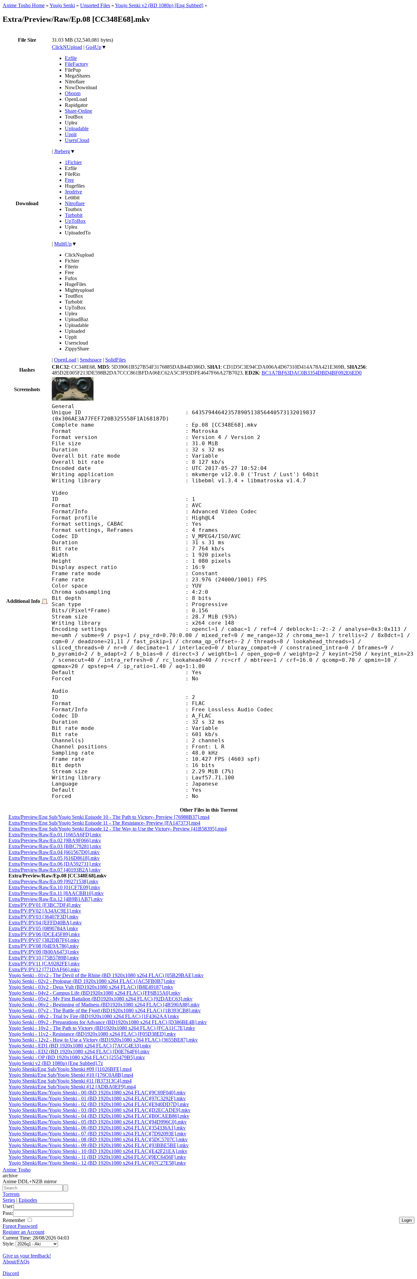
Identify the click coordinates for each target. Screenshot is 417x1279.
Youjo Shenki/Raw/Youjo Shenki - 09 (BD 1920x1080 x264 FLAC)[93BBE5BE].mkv (98, 1145)
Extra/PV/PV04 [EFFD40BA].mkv (45, 922)
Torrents (11, 1194)
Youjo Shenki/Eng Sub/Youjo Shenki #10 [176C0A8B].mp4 (70, 1075)
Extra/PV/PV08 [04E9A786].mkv (43, 946)
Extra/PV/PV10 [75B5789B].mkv (43, 957)
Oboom (72, 93)
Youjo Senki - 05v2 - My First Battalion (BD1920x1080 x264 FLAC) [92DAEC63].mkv (100, 999)
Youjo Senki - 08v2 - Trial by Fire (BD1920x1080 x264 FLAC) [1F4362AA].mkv (93, 1016)
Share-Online (78, 111)
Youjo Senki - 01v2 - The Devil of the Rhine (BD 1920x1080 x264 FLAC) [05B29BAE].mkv (106, 975)
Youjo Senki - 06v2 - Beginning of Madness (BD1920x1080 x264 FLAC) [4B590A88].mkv (104, 1004)
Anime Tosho (17, 1169)
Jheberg (62, 151)
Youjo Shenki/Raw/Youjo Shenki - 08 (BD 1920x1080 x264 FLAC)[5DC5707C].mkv (98, 1139)
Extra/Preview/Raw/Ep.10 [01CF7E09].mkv (54, 887)
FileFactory (76, 64)
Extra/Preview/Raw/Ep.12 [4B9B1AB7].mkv (55, 899)
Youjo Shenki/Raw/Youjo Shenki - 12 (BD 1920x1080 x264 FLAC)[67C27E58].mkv (97, 1163)
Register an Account (23, 1232)
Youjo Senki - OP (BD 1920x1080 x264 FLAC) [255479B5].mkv (76, 1057)
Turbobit (73, 215)
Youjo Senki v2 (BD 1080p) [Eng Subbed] (159, 5)
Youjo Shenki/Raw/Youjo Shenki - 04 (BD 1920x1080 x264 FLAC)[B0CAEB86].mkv (98, 1116)
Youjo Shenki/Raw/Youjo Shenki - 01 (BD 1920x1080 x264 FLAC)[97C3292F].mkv (97, 1098)
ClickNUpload (67, 47)
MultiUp (63, 244)
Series (9, 1200)
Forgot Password (20, 1226)
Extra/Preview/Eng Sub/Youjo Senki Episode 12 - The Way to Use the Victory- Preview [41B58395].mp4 (117, 828)
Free (69, 180)
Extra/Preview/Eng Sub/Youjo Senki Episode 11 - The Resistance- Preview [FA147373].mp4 (104, 823)
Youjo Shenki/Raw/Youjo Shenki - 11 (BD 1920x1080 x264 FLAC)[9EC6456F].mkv (97, 1157)
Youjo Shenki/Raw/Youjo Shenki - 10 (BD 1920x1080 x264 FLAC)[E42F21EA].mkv (97, 1151)
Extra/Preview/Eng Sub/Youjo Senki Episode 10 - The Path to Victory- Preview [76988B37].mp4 (108, 817)
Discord (11, 1273)
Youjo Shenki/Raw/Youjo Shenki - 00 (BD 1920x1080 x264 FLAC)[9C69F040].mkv (97, 1092)
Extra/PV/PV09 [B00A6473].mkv (43, 952)
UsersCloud (77, 140)
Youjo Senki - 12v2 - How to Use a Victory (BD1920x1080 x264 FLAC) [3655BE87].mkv (103, 1040)
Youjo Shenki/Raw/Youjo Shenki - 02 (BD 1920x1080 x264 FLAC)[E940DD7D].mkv (98, 1104)
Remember (14, 1220)
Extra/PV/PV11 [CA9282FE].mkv (44, 963)
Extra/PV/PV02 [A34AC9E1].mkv (44, 911)
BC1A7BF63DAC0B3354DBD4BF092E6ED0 (312, 373)
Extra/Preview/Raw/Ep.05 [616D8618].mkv (54, 858)
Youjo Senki (62, 5)
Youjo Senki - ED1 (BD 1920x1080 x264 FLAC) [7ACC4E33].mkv (79, 1045)
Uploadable (77, 128)
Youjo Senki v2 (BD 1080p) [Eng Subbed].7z (55, 1063)
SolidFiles (115, 359)
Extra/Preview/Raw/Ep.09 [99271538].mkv (53, 881)
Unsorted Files (95, 5)
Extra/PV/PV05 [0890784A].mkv (43, 928)
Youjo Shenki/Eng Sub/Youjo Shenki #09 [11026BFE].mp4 (70, 1069)
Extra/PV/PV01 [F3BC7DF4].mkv (44, 905)
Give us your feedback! (27, 1255)
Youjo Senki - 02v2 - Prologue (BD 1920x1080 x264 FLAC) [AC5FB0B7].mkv (91, 981)
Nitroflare (75, 203)
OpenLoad (65, 359)
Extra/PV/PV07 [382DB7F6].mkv (43, 940)
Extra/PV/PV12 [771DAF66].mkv (44, 969)
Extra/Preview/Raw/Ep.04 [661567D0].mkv (54, 852)
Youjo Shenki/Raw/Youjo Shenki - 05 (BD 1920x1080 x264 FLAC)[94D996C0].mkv (97, 1122)
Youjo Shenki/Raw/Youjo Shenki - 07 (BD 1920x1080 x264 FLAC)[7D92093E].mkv (97, 1133)
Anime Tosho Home (24, 5)
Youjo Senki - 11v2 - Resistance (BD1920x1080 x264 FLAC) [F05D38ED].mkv (92, 1034)
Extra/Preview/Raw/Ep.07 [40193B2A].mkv (54, 870)
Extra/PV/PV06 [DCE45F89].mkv (44, 934)
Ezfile (71, 58)
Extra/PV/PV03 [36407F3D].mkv (43, 916)
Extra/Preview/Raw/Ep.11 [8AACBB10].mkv (56, 893)
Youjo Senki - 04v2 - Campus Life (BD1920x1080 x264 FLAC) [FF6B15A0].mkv (94, 993)
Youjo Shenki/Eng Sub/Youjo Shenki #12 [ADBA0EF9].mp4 (72, 1086)
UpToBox (75, 221)
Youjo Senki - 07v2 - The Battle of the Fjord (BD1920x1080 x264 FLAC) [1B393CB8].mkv (104, 1010)
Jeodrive (73, 191)
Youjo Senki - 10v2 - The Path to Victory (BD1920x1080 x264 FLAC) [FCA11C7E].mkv (101, 1028)
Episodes (28, 1200)
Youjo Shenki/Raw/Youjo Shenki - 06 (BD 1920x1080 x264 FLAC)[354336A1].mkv (97, 1127)
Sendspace (91, 359)
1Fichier (73, 162)
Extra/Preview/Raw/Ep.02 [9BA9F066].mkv (54, 840)
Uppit (71, 134)
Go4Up (93, 47)
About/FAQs (16, 1261)
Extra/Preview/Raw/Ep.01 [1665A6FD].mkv (54, 834)
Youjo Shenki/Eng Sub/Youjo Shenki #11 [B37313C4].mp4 (70, 1081)
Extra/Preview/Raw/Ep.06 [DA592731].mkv (54, 864)
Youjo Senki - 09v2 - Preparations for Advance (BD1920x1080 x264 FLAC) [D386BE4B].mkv (107, 1022)
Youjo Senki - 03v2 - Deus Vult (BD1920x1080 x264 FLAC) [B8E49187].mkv (90, 987)
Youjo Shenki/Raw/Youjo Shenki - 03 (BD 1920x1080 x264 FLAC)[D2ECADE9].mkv (99, 1110)
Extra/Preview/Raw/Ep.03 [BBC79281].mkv (54, 846)
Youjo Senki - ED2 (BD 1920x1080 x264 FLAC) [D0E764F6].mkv (79, 1051)
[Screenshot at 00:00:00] (72, 399)
